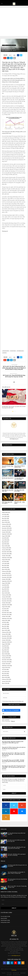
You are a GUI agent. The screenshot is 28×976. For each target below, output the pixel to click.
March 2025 (4, 545)
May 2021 (4, 626)
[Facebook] (4, 962)
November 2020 (5, 638)
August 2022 (4, 606)
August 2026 (4, 512)
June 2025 (4, 539)
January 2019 (5, 681)
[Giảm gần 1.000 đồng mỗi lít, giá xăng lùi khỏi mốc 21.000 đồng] (4, 856)
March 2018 (4, 683)
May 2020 (4, 649)
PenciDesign (14, 970)
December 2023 (5, 575)
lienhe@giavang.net (16, 955)
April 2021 (4, 628)
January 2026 (5, 526)
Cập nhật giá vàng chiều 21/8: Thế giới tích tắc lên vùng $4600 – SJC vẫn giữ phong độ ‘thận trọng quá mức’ (13, 767)
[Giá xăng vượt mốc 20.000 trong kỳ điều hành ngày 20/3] (4, 841)
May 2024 (4, 565)
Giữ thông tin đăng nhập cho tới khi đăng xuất (13, 701)
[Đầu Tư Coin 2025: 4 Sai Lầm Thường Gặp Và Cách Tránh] (4, 888)
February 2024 (5, 571)
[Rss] (22, 962)
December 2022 (5, 598)
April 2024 (4, 567)
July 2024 (4, 561)
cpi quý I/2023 (12, 350)
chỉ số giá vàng (6, 350)
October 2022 (5, 602)
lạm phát (4, 352)
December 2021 (5, 612)
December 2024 (5, 551)
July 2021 (4, 622)
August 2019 (4, 667)
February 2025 (5, 547)
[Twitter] (8, 962)
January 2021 (5, 634)
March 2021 (4, 630)
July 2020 (4, 646)
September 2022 (5, 604)
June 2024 (4, 563)
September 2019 (5, 665)
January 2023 (5, 596)
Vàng (2, 918)
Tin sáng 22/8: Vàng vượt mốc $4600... (19, 479)
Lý (14, 382)
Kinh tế (3, 45)
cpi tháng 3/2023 (20, 350)
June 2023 (4, 587)
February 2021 (5, 632)
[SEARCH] (24, 731)
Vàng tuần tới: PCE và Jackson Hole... (19, 466)
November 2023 (5, 577)
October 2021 (5, 616)
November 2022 (5, 600)
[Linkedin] (11, 962)
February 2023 (5, 594)
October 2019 (5, 663)
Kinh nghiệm (9, 974)
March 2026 (4, 522)
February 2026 (5, 524)
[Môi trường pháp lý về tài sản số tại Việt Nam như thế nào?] (4, 881)
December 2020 (5, 636)
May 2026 (4, 518)
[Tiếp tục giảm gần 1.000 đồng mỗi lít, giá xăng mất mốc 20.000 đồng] (4, 849)
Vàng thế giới (3, 920)
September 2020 (5, 642)
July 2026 (4, 514)
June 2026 (4, 516)
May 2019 (4, 673)
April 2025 (4, 543)
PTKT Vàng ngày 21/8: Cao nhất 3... (7, 503)
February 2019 (5, 679)
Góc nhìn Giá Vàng (16, 974)
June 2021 (4, 624)
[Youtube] (15, 962)
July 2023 (4, 585)
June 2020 (4, 647)
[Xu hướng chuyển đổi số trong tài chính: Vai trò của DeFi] (4, 866)
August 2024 (4, 559)
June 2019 (4, 671)
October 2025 (5, 532)
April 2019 (4, 675)
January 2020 (5, 657)
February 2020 (5, 655)
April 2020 (4, 651)
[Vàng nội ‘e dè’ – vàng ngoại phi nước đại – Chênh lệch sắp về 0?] (20, 497)
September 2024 (5, 557)
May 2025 (4, 541)
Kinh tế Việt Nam (8, 45)
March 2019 (4, 677)
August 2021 (4, 620)
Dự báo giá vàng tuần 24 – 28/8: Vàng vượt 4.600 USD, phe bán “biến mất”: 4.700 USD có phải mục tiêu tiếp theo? (13, 754)
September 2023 (5, 581)
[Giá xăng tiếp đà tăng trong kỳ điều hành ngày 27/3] (4, 834)
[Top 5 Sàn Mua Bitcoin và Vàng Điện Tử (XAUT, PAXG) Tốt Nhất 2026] (4, 874)
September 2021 (5, 618)
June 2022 (4, 610)
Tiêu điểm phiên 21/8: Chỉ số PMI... (19, 490)
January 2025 (5, 549)
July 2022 (4, 608)
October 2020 (5, 640)
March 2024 (4, 569)
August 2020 (4, 644)
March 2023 (4, 592)
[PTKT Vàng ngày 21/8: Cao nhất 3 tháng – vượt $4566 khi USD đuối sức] (8, 497)
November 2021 (5, 614)
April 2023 (4, 591)
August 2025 (4, 536)
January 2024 (5, 573)
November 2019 (5, 661)
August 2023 (4, 583)
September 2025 (5, 534)
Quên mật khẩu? (5, 719)
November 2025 (5, 530)
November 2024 (5, 553)
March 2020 (4, 653)
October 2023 (5, 579)
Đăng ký (13, 721)
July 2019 (4, 669)
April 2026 (4, 520)
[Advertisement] (14, 21)
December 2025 (5, 528)
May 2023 (4, 589)
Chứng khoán (4, 922)
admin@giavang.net (14, 438)
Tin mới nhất (14, 45)
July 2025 (4, 538)
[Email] (19, 962)
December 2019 (5, 659)
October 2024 (5, 555)
